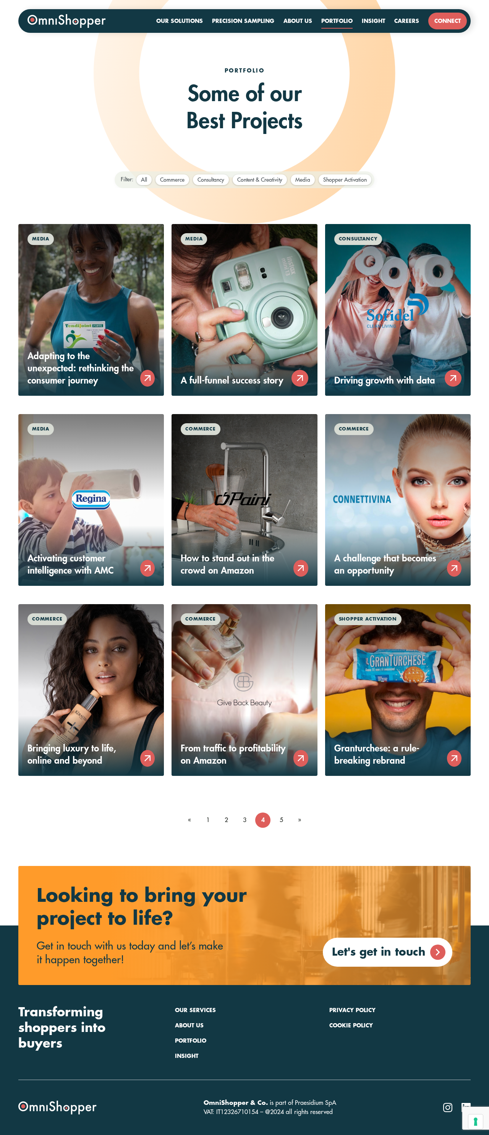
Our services (195, 1010)
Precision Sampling (243, 21)
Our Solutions (179, 21)
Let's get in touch (379, 952)
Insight (373, 21)
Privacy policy (352, 1010)
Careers (406, 21)
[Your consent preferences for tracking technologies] (475, 1121)
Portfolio (337, 21)
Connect (447, 21)
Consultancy (211, 179)
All (144, 179)
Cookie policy (351, 1025)
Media (302, 179)
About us (297, 21)
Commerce (172, 179)
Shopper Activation (345, 179)
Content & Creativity (259, 179)
